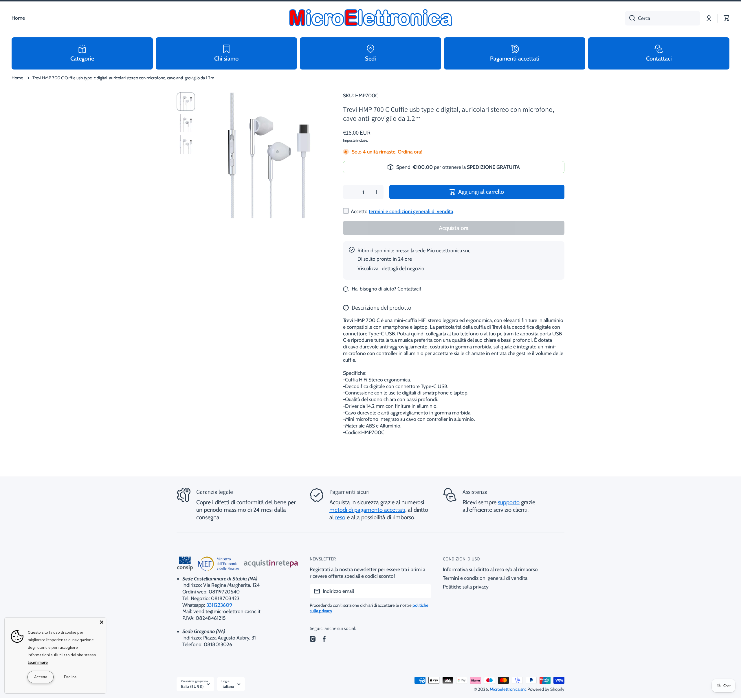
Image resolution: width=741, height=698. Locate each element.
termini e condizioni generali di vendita (411, 211)
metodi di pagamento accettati (367, 509)
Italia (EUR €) (192, 686)
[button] (726, 18)
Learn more (38, 662)
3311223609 (219, 605)
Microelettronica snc (508, 689)
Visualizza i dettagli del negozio (390, 268)
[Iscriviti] (424, 591)
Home (17, 78)
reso (340, 517)
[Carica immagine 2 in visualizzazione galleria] (186, 123)
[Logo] (370, 18)
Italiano (227, 686)
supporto (509, 502)
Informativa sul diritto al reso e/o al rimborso (490, 569)
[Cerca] (630, 18)
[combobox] (662, 18)
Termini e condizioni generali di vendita (485, 578)
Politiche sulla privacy (466, 587)
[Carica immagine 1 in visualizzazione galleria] (186, 101)
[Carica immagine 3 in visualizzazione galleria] (186, 144)
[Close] (101, 622)
